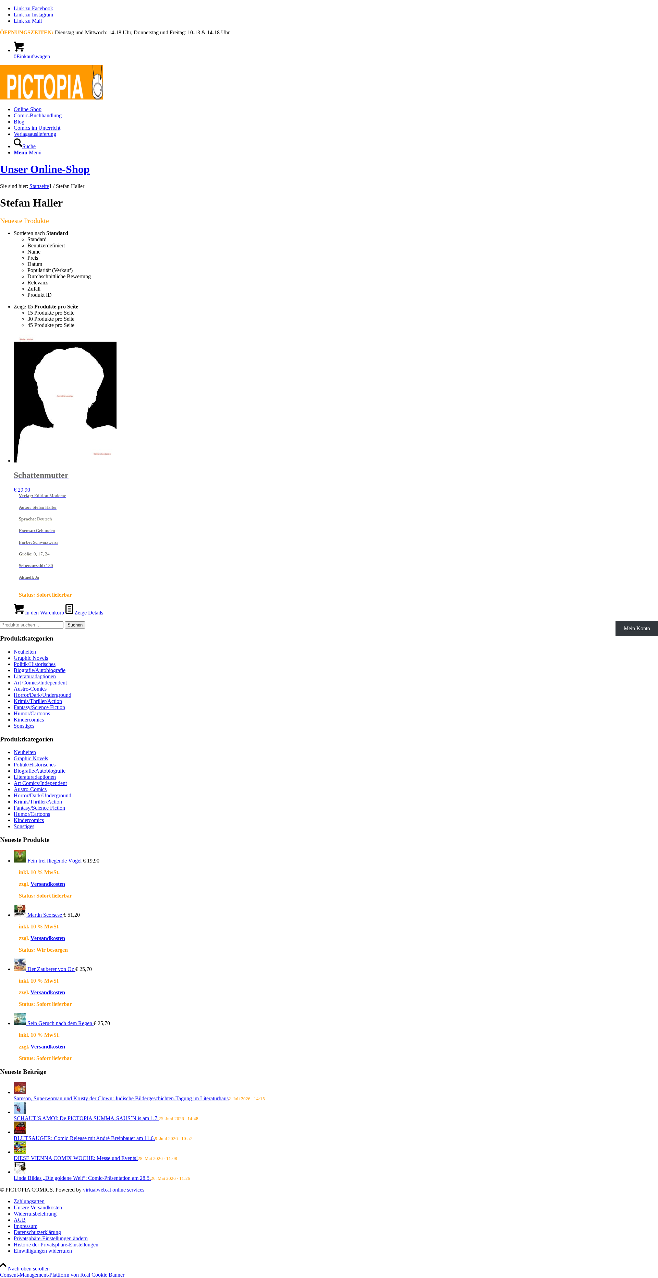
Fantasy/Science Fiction (39, 707)
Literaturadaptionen (35, 676)
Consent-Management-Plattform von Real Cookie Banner (62, 1275)
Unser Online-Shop (45, 169)
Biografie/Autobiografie (39, 670)
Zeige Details (88, 612)
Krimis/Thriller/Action (38, 701)
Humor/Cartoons (32, 713)
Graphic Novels (31, 658)
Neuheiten (25, 652)
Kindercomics (29, 720)
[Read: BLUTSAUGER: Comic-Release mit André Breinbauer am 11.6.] (20, 1132)
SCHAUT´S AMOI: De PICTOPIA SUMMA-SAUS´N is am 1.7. (86, 1118)
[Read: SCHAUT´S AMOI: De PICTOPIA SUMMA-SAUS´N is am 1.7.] (20, 1112)
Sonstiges (24, 726)
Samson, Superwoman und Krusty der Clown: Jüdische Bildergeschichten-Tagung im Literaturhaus (121, 1098)
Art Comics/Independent (40, 682)
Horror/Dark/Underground (42, 695)
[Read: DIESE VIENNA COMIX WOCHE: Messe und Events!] (20, 1152)
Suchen (75, 625)
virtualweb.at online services (113, 1190)
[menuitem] (336, 109)
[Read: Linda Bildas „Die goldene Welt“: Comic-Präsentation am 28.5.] (20, 1172)
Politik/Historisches (35, 664)
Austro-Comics (30, 689)
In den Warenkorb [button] (44, 612)
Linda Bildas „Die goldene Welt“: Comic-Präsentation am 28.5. (82, 1178)
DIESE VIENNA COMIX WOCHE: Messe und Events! (76, 1158)
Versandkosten (48, 884)
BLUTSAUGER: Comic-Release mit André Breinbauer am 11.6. (84, 1138)
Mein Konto (637, 628)
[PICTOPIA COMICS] (51, 98)
